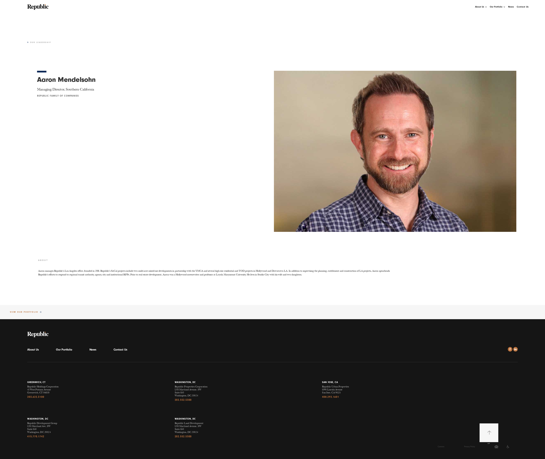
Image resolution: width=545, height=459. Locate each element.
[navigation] (38, 5)
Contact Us (523, 7)
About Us (33, 349)
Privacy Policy (469, 446)
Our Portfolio (64, 349)
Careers (441, 446)
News (511, 7)
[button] (481, 8)
